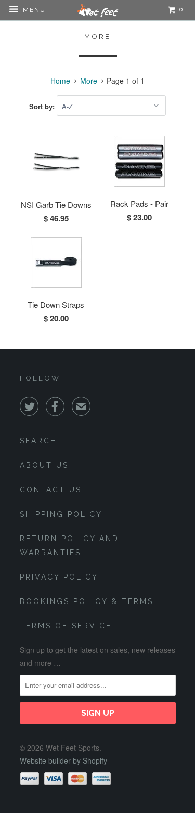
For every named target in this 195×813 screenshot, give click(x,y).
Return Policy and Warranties (69, 545)
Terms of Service (66, 626)
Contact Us (51, 490)
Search (38, 441)
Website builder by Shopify (63, 760)
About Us (44, 465)
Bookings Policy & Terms (86, 601)
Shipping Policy (61, 514)
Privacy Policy (59, 577)
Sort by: (43, 106)
